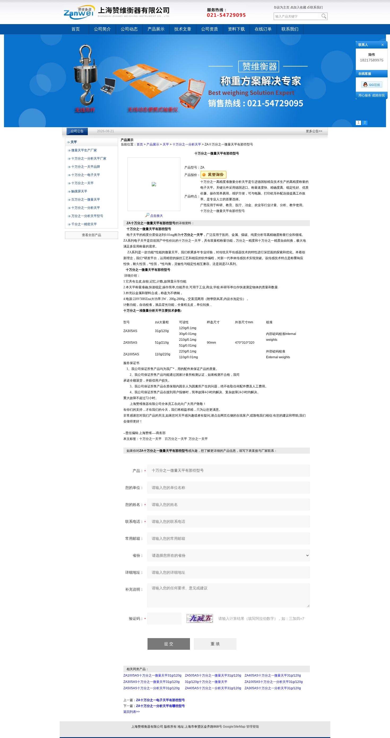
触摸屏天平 (79, 191)
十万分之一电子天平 (85, 175)
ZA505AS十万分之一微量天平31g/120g (213, 675)
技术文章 (182, 29)
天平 (166, 144)
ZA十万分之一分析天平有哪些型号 (160, 706)
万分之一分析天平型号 (87, 216)
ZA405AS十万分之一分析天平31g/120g (213, 688)
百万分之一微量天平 (85, 199)
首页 (75, 29)
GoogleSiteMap (234, 726)
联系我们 (316, 7)
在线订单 (263, 29)
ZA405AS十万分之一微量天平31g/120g (273, 675)
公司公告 (77, 131)
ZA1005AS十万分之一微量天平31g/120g (152, 675)
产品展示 (156, 29)
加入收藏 (299, 7)
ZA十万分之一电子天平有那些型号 (160, 700)
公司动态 (129, 29)
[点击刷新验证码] (200, 618)
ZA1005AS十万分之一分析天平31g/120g (274, 682)
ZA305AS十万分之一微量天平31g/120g (151, 682)
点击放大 (156, 216)
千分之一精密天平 (84, 224)
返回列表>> (131, 712)
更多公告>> (314, 131)
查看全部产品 (91, 235)
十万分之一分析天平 (85, 208)
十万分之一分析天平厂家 (88, 158)
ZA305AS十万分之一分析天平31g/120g (273, 688)
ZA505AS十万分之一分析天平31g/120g (151, 688)
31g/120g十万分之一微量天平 (206, 682)
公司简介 (102, 29)
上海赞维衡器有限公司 (155, 12)
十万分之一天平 (82, 183)
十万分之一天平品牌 (85, 167)
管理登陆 (252, 726)
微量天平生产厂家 (84, 150)
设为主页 (283, 7)
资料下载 (236, 29)
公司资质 (209, 29)
